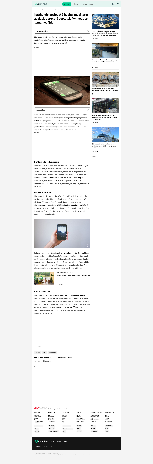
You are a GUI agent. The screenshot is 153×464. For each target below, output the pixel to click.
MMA (63, 421)
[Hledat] (112, 4)
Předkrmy (107, 418)
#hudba (38, 352)
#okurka (93, 425)
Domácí (50, 415)
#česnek (93, 428)
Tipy (91, 418)
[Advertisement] (62, 60)
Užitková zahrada (94, 419)
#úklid (78, 428)
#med (106, 431)
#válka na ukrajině (53, 431)
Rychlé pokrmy (108, 421)
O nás (52, 441)
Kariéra (59, 441)
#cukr (106, 428)
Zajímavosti (37, 423)
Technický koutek (38, 421)
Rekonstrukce (79, 418)
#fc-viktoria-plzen (67, 429)
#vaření (79, 431)
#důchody (51, 428)
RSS (52, 446)
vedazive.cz (37, 9)
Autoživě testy (37, 416)
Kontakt (65, 441)
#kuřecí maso (108, 425)
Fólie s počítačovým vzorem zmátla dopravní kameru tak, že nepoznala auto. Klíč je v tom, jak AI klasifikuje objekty (105, 33)
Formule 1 (64, 416)
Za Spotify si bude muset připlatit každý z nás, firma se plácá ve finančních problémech (73, 275)
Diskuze (48, 361)
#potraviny (51, 425)
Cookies (46, 446)
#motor (37, 431)
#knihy (44, 352)
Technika (66, 4)
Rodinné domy (80, 421)
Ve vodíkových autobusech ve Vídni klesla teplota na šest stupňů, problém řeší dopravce (104, 117)
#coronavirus (66, 426)
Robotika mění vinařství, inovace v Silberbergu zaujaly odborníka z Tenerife (105, 89)
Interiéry (78, 416)
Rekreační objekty (80, 419)
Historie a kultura (88, 4)
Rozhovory (51, 418)
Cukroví (106, 415)
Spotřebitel (51, 419)
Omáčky (107, 416)
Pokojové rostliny (94, 416)
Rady (35, 419)
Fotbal (64, 418)
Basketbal (64, 415)
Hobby (78, 415)
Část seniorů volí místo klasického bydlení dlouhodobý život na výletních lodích (104, 146)
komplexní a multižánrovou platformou (57, 307)
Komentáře (51, 416)
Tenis (63, 423)
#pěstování (94, 431)
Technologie (51, 421)
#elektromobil (38, 426)
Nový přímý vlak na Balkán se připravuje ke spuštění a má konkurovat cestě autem (105, 62)
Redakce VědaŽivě (42, 31)
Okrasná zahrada (94, 415)
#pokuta (79, 425)
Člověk (76, 4)
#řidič (36, 429)
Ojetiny (36, 418)
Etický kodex (38, 446)
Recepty (106, 419)
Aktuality (36, 415)
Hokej (63, 419)
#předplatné (52, 352)
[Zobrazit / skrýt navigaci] (117, 4)
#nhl (64, 431)
